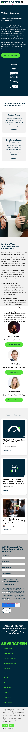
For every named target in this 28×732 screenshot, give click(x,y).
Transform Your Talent (10, 55)
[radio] (13, 582)
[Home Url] (10, 2)
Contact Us (7, 697)
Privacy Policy (6, 721)
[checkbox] (13, 583)
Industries (7, 668)
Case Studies (8, 678)
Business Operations (10, 658)
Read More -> (7, 451)
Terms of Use (8, 702)
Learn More (14, 129)
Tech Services (8, 648)
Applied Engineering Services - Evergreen (14, 632)
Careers (6, 692)
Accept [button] (11, 725)
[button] (7, 728)
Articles (6, 673)
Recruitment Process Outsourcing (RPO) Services (14, 629)
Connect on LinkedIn (15, 344)
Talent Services (8, 653)
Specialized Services (10, 663)
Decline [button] (5, 725)
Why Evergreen (8, 682)
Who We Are (7, 687)
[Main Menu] (25, 2)
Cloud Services (14, 633)
